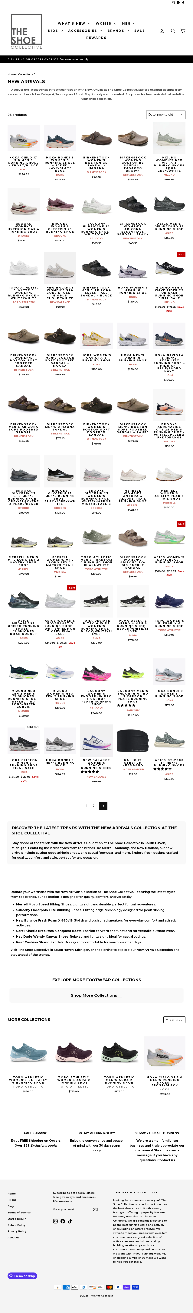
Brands (116, 31)
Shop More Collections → (96, 995)
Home (12, 74)
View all (174, 1019)
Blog (11, 1206)
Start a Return (17, 1218)
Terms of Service (19, 1212)
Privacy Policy (17, 1231)
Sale (139, 31)
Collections (25, 74)
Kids (54, 31)
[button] (126, 705)
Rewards (96, 38)
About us (13, 1237)
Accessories (83, 31)
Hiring (12, 1199)
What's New (72, 23)
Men (127, 23)
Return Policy (16, 1224)
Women (104, 23)
